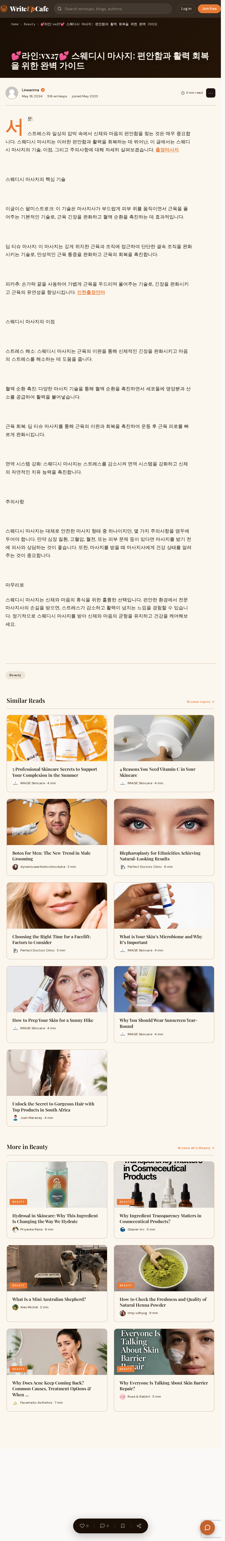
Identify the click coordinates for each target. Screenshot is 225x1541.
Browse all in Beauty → (196, 1148)
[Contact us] (207, 1527)
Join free (209, 8)
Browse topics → (200, 702)
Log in (186, 8)
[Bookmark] (123, 1526)
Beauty (29, 24)
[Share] (139, 1526)
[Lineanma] (11, 93)
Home (15, 24)
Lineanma (30, 89)
